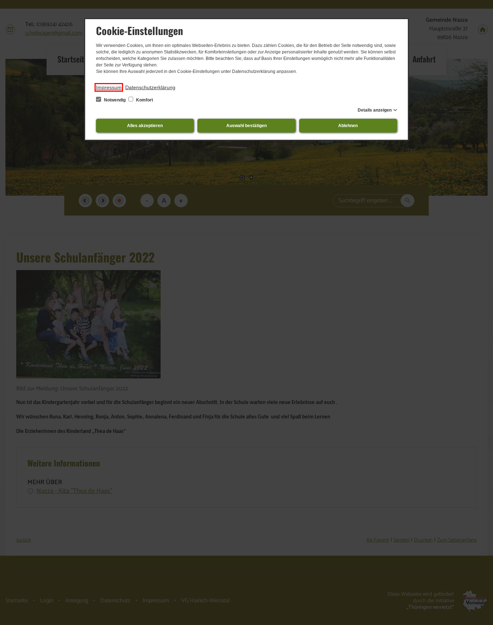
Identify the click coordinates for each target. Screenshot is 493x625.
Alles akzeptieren (145, 125)
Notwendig (115, 100)
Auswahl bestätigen (246, 125)
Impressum (109, 87)
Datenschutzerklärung (150, 87)
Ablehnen (348, 125)
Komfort (144, 100)
